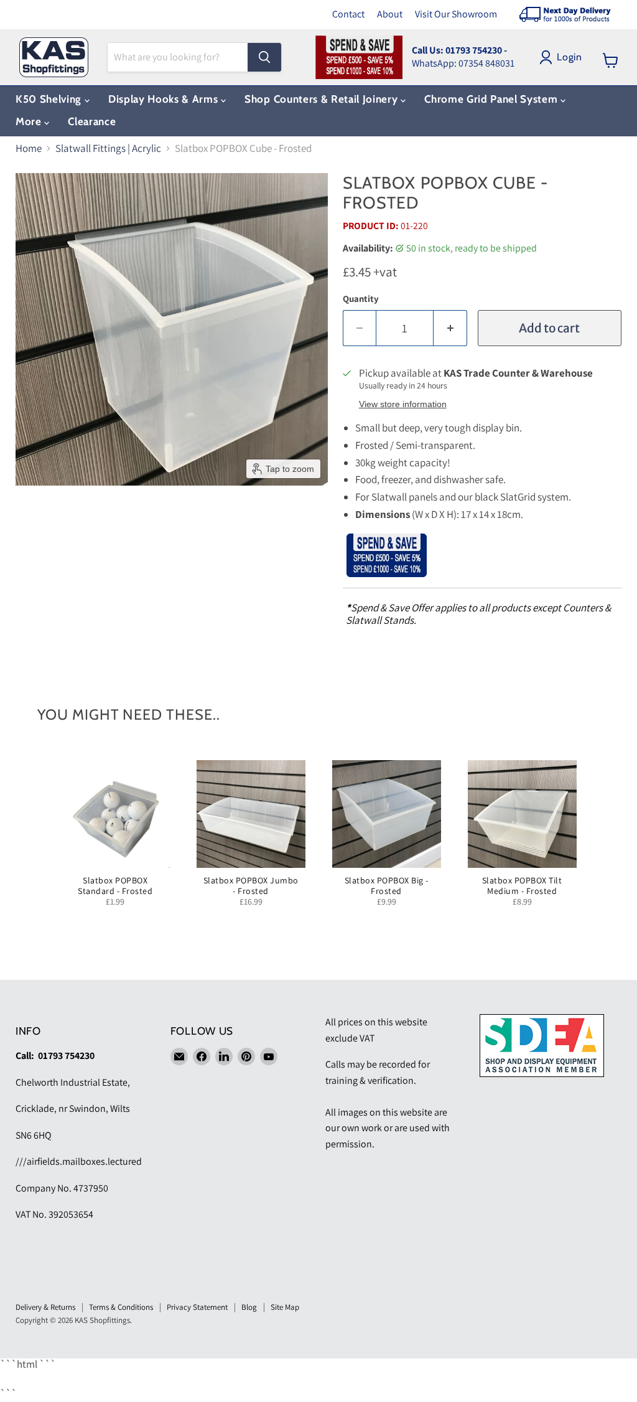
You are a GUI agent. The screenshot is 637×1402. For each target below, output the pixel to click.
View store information (403, 404)
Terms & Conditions (121, 1307)
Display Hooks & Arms (164, 99)
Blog (249, 1307)
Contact (348, 14)
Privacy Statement (197, 1307)
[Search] (264, 57)
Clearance (92, 121)
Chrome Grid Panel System (492, 99)
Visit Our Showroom (456, 14)
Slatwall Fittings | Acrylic (108, 149)
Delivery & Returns (45, 1307)
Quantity (361, 298)
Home (29, 149)
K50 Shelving (50, 99)
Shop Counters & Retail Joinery (322, 99)
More (30, 121)
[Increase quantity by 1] (450, 328)
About (389, 14)
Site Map (285, 1307)
